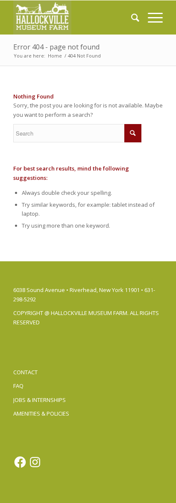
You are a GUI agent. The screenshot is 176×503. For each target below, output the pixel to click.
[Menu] (151, 17)
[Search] (131, 17)
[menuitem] (131, 17)
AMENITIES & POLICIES (41, 413)
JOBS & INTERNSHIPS (39, 400)
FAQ (18, 386)
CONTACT (25, 372)
